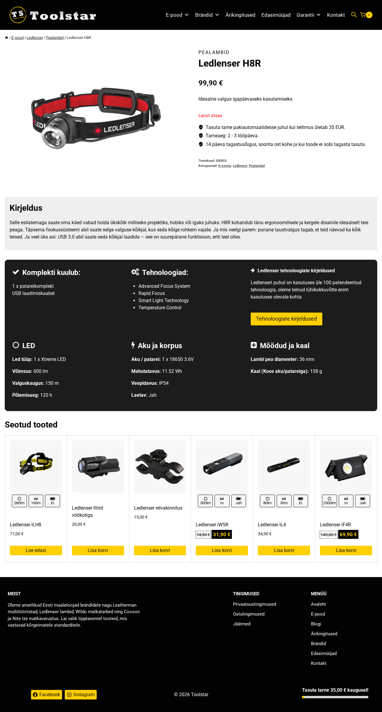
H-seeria (224, 166)
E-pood (174, 15)
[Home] (6, 37)
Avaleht (318, 604)
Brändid (204, 15)
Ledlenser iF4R (335, 525)
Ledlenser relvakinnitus (158, 508)
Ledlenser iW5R (212, 525)
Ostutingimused (248, 614)
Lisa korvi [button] (98, 550)
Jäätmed (241, 624)
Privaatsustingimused (254, 604)
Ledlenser (240, 166)
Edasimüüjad (276, 15)
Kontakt (336, 15)
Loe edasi (36, 550)
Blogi (316, 624)
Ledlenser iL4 (272, 525)
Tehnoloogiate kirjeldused (286, 319)
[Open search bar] (354, 15)
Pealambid (214, 52)
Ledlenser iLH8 (25, 525)
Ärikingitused (240, 15)
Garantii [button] (305, 15)
